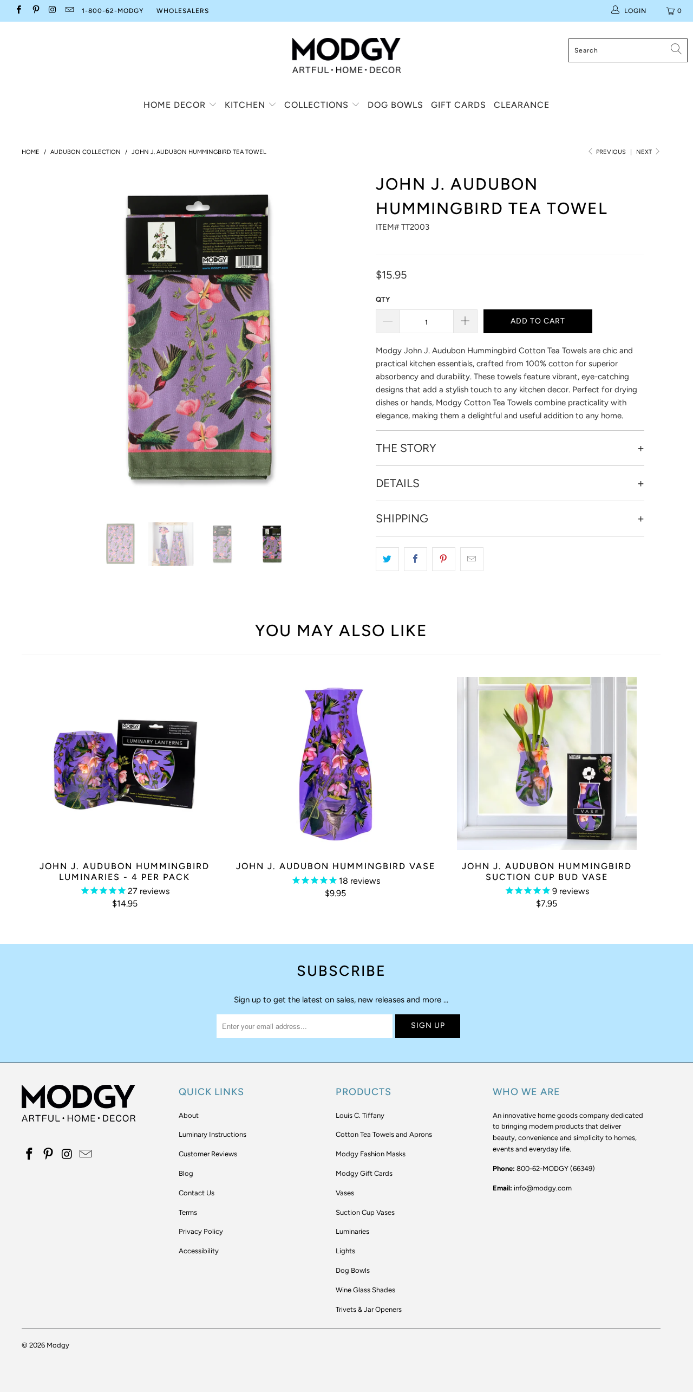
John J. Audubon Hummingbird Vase (336, 763)
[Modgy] (346, 51)
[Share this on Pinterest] (443, 559)
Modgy (58, 1345)
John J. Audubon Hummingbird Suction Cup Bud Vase (547, 763)
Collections (317, 105)
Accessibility (199, 1251)
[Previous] (40, 338)
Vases (345, 1193)
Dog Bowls (395, 105)
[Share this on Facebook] (415, 559)
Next (644, 152)
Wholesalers (182, 11)
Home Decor (175, 105)
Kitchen (246, 105)
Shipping (402, 518)
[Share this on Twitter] (387, 559)
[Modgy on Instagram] (52, 11)
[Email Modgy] (69, 11)
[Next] (351, 338)
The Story (406, 448)
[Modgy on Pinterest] (35, 11)
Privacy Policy (201, 1231)
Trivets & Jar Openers (369, 1309)
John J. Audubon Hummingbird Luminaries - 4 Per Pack (124, 763)
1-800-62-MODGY (112, 11)
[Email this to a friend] (471, 559)
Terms (188, 1212)
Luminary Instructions (212, 1134)
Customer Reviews (208, 1154)
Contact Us (196, 1193)
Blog (186, 1173)
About (189, 1115)
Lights (345, 1251)
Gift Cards (458, 105)
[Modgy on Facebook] (18, 11)
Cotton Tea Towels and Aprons (384, 1134)
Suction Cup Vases (365, 1212)
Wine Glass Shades (365, 1290)
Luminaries (352, 1231)
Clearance (522, 105)
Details (398, 483)
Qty (383, 299)
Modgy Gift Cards (364, 1173)
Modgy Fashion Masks (371, 1154)
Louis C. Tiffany (360, 1115)
